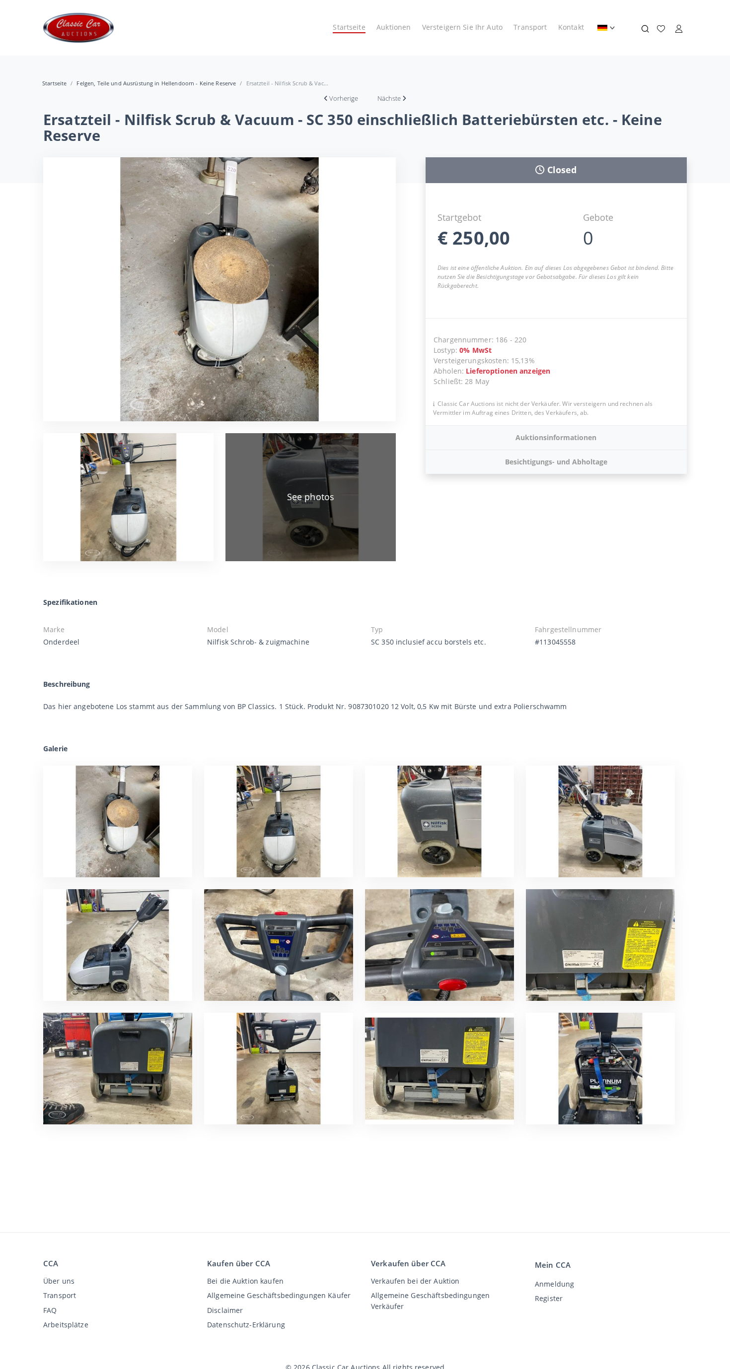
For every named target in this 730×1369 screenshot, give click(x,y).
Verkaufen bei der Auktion (415, 1281)
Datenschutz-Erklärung (246, 1324)
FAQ (50, 1310)
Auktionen (393, 27)
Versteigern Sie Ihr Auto (462, 27)
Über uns (58, 1281)
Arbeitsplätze (65, 1324)
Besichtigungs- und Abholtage (556, 461)
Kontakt (571, 27)
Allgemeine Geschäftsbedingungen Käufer (279, 1295)
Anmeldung (554, 1284)
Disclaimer (225, 1310)
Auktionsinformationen (555, 437)
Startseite (349, 27)
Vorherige (343, 98)
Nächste (389, 98)
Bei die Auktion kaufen (245, 1281)
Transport (530, 27)
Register (549, 1298)
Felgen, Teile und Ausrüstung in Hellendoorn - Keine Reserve (156, 83)
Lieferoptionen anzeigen (508, 371)
